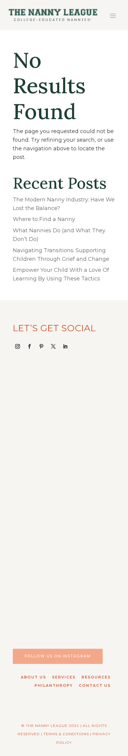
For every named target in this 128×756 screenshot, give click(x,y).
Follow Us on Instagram (58, 656)
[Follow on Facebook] (29, 346)
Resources (96, 677)
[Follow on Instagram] (17, 346)
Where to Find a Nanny (44, 219)
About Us (33, 677)
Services (64, 677)
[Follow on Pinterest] (41, 346)
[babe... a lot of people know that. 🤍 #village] (64, 529)
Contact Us (95, 685)
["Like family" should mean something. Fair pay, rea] (64, 466)
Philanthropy (54, 685)
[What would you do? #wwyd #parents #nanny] (64, 403)
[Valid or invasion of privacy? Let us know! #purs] (64, 593)
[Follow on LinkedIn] (65, 346)
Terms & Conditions (66, 734)
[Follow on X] (53, 346)
